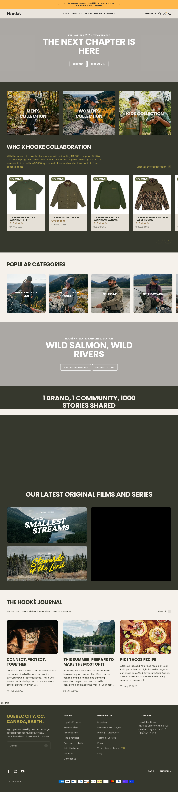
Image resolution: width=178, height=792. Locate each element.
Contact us (70, 758)
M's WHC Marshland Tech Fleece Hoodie (151, 218)
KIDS (87, 13)
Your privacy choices (108, 748)
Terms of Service (106, 737)
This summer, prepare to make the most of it (88, 662)
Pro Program (71, 732)
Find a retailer (71, 737)
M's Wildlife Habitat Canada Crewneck (106, 218)
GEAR (97, 13)
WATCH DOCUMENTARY (76, 367)
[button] (16, 223)
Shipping (102, 722)
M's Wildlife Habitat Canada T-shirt (22, 218)
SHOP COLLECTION (104, 367)
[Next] (119, 4)
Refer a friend (71, 727)
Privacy (101, 743)
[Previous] (58, 4)
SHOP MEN (78, 64)
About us (69, 753)
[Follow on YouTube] (23, 771)
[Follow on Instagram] (16, 771)
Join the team (71, 748)
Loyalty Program (73, 722)
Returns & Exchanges (109, 727)
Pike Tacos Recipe (138, 659)
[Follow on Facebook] (8, 771)
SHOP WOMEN (98, 64)
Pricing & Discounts (108, 732)
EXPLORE (108, 13)
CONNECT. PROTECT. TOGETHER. (26, 662)
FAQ (99, 753)
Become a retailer (74, 743)
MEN (65, 13)
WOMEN (76, 13)
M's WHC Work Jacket (65, 217)
